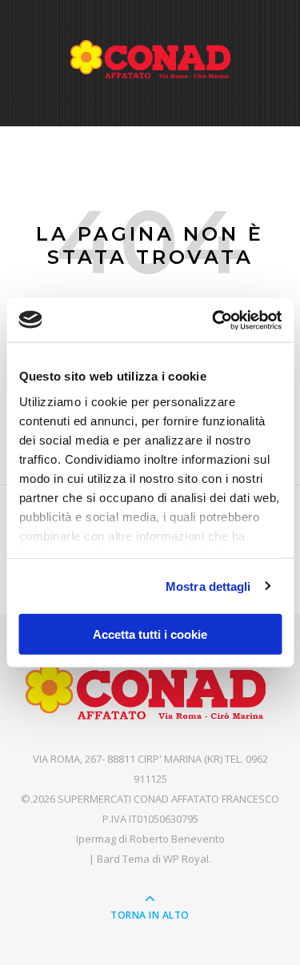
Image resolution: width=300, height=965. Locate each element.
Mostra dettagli (208, 585)
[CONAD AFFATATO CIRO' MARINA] (150, 59)
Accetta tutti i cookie (150, 634)
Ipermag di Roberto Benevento (150, 838)
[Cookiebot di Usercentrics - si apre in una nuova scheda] (214, 319)
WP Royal (186, 858)
